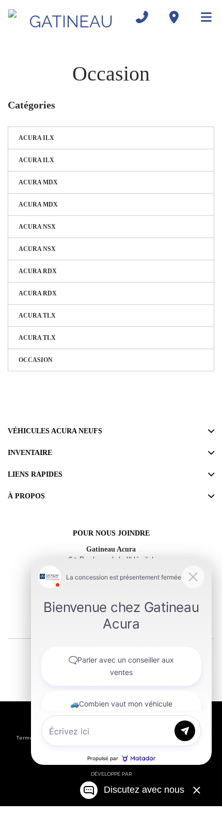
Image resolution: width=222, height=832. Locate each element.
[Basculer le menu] (202, 17)
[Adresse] (174, 17)
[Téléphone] (142, 17)
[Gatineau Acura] (67, 17)
